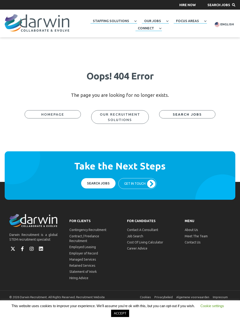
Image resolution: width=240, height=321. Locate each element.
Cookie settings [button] (212, 306)
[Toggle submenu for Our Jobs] (167, 21)
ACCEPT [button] (120, 313)
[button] (187, 5)
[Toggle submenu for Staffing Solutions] (135, 21)
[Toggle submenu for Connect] (160, 28)
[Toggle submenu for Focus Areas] (205, 21)
